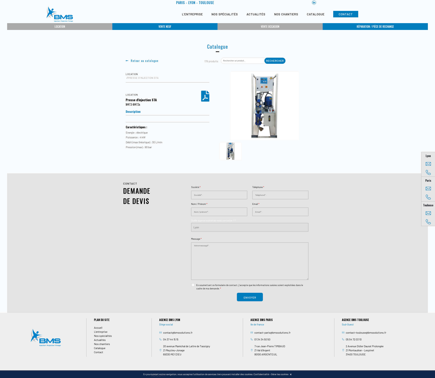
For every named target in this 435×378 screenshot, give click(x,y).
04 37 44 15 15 (170, 339)
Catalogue (316, 14)
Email (255, 203)
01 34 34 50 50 (262, 339)
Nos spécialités (225, 14)
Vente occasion (270, 26)
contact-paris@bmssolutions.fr (272, 332)
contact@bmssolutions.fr (178, 332)
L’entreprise (192, 14)
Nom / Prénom (199, 203)
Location (60, 26)
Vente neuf (165, 26)
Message (196, 238)
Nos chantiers (286, 14)
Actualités (256, 14)
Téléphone (258, 187)
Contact (346, 14)
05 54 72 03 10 (354, 339)
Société (196, 187)
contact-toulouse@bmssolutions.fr (366, 332)
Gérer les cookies (280, 374)
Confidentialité (261, 374)
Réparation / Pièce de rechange (375, 26)
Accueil (98, 327)
